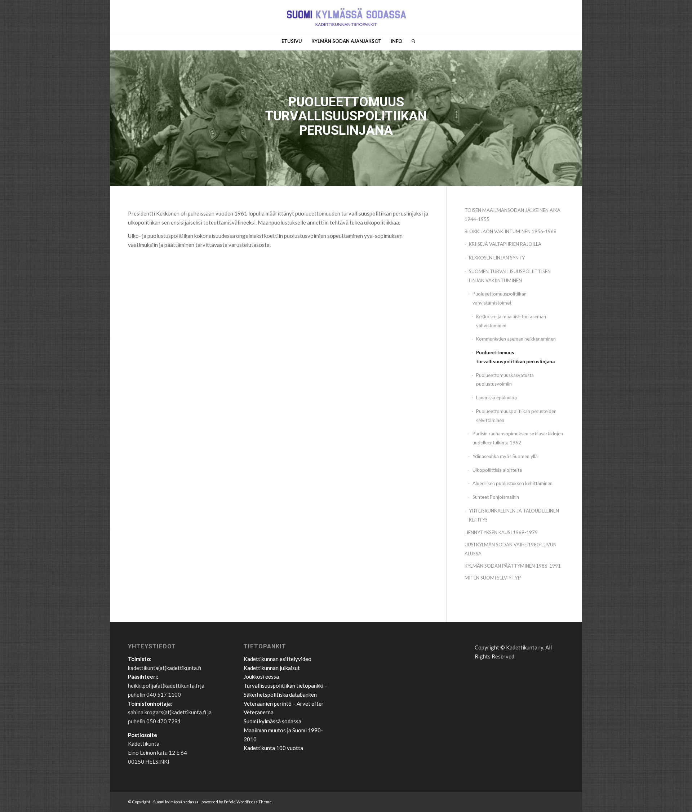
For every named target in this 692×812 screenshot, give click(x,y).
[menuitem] (292, 41)
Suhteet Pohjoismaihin (496, 497)
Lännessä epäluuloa (496, 397)
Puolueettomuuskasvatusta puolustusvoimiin (505, 379)
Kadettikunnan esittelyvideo (277, 659)
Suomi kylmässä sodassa (272, 721)
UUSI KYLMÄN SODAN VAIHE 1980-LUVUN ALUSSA (510, 549)
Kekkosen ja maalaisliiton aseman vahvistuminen (511, 321)
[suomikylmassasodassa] (346, 16)
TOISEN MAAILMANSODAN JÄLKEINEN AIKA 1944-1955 (512, 214)
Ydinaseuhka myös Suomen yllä (505, 456)
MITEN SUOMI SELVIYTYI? (493, 578)
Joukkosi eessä (261, 676)
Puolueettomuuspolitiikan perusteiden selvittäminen (516, 415)
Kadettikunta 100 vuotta (273, 748)
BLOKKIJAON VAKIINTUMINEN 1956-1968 (510, 231)
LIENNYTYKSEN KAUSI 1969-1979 (501, 532)
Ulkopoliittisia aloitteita (497, 470)
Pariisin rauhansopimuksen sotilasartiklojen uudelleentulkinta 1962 (518, 438)
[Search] (411, 41)
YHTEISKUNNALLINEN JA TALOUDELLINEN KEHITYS (514, 515)
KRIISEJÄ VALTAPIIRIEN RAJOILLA (505, 244)
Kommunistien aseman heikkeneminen (516, 339)
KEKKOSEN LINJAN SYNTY (497, 258)
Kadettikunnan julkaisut (272, 668)
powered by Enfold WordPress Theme (236, 801)
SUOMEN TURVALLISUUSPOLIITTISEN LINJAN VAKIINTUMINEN (510, 276)
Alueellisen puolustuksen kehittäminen (513, 483)
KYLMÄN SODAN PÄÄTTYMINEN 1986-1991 (513, 566)
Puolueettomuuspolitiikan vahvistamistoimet (500, 298)
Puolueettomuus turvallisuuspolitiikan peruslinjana (515, 357)
